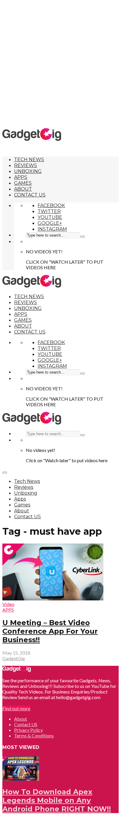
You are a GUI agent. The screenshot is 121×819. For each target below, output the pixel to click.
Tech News (29, 159)
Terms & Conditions (34, 735)
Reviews (25, 165)
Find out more (16, 708)
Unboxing (28, 171)
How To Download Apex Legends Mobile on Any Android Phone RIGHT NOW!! (56, 800)
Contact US (30, 195)
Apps (20, 177)
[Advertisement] (60, 63)
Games (23, 183)
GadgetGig (13, 658)
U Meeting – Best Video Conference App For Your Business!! (50, 631)
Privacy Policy (28, 730)
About (23, 189)
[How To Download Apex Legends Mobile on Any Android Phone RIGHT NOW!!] (20, 779)
